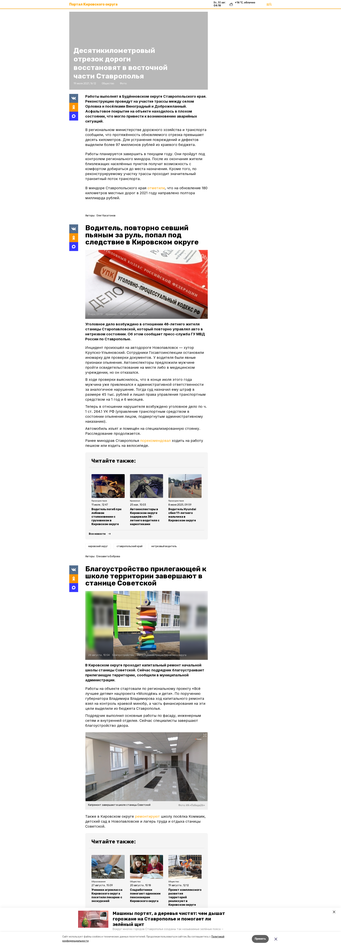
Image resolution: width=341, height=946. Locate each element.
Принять (260, 938)
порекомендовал (155, 440)
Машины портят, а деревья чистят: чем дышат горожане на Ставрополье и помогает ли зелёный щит (169, 919)
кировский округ (98, 546)
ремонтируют (147, 816)
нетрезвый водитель (164, 546)
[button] (93, 919)
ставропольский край (129, 546)
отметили (156, 188)
